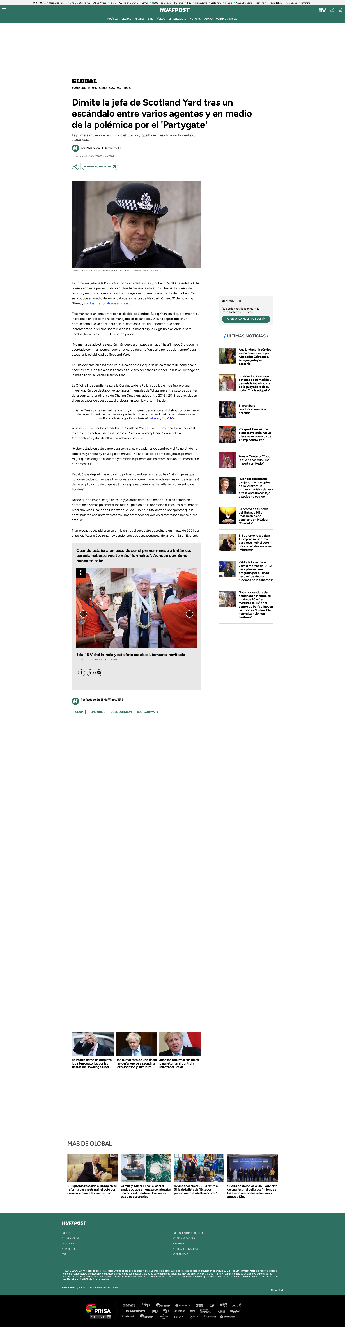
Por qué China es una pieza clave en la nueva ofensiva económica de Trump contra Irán (255, 434)
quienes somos (70, 1238)
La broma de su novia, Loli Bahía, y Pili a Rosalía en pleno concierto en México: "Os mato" (254, 516)
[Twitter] (90, 672)
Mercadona (291, 2)
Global (84, 81)
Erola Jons (216, 2)
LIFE (150, 19)
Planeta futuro (220, 1310)
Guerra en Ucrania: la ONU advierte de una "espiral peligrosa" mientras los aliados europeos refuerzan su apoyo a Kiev (252, 1191)
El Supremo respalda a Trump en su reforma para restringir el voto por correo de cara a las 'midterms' (255, 543)
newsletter (69, 1249)
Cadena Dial (193, 1310)
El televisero (178, 19)
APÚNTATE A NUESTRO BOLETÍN (246, 318)
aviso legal (179, 1243)
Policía (79, 712)
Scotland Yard (147, 712)
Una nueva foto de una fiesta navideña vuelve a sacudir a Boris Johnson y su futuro (136, 1063)
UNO (156, 1310)
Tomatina (305, 2)
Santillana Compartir (185, 1305)
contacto (68, 1243)
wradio (166, 1310)
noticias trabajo (201, 19)
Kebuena (233, 1310)
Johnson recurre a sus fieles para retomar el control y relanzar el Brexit (179, 1063)
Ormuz (144, 2)
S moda (195, 1316)
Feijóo (113, 2)
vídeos (161, 19)
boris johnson (121, 712)
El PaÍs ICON (180, 1316)
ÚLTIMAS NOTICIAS (227, 19)
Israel (127, 88)
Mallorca (178, 2)
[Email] (98, 672)
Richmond (129, 1316)
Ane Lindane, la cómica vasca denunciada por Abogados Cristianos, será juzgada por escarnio (255, 357)
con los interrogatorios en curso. (107, 303)
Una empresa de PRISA (99, 1308)
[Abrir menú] (4, 10)
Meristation (228, 1316)
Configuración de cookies (187, 1233)
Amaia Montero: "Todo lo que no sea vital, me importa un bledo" (254, 459)
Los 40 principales (148, 1305)
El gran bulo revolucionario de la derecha (252, 409)
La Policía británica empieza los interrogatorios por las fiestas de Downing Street (92, 1063)
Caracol (236, 1305)
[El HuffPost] (175, 10)
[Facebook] (81, 672)
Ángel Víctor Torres (80, 2)
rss (64, 1254)
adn (223, 1305)
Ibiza (189, 2)
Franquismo (201, 2)
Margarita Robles (58, 2)
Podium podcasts (164, 1316)
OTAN (119, 88)
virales (139, 19)
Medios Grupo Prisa (99, 1317)
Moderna (146, 1316)
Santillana (165, 1305)
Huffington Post (136, 1310)
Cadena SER (200, 1305)
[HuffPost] (74, 1222)
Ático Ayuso (99, 2)
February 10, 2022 (161, 418)
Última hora (322, 10)
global (126, 19)
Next (189, 614)
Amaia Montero (244, 2)
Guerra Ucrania (81, 88)
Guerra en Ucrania (128, 2)
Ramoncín (261, 2)
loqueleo (211, 1316)
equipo (66, 1233)
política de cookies (183, 1238)
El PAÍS (131, 1305)
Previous (83, 614)
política (112, 19)
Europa (103, 88)
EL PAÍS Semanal (207, 1310)
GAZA (112, 88)
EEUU (94, 88)
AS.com (211, 1305)
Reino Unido (97, 712)
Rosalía (228, 2)
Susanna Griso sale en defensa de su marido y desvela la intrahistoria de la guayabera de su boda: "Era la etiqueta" (255, 383)
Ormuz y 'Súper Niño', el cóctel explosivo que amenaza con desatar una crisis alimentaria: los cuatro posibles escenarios (146, 1191)
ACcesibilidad (180, 1254)
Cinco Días (180, 1310)
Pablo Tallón (276, 2)
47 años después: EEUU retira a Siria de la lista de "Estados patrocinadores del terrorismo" (196, 1189)
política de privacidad (185, 1249)
